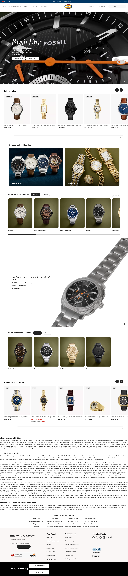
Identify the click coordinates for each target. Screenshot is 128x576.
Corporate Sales (51, 559)
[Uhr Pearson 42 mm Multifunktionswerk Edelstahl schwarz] (70, 109)
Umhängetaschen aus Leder (91, 526)
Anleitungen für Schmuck (72, 548)
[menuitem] (4, 6)
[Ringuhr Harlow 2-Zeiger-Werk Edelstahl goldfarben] (97, 400)
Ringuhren (36, 524)
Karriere (48, 544)
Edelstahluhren (123, 466)
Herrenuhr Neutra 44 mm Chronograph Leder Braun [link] (22, 125)
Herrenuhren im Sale (54, 524)
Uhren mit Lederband (90, 521)
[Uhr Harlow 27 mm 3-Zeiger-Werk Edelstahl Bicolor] (97, 109)
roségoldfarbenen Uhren (106, 483)
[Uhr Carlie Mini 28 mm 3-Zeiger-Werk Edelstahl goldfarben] (43, 400)
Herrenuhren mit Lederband (107, 466)
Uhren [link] (4, 6)
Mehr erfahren (16, 288)
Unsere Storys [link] (101, 6)
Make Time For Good (52, 541)
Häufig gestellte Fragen (72, 559)
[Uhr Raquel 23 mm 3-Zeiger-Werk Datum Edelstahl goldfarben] (43, 109)
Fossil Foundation (51, 552)
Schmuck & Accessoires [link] (30, 6)
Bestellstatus (68, 537)
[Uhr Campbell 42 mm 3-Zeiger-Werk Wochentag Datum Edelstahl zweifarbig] (17, 400)
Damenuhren (27, 483)
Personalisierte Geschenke (73, 526)
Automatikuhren (73, 524)
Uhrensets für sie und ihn (36, 521)
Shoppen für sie (32, 58)
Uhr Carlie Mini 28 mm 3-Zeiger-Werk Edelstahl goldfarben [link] (51, 417)
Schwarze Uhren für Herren (54, 521)
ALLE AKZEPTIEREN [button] (39, 566)
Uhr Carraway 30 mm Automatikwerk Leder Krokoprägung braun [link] (80, 417)
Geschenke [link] (92, 6)
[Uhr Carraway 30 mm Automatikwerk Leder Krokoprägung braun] (70, 400)
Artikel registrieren (70, 552)
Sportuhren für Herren (90, 524)
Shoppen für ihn (18, 58)
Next (118, 195)
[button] (5, 1)
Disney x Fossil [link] (44, 6)
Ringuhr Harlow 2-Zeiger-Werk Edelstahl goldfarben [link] (102, 417)
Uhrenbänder (54, 518)
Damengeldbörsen (90, 518)
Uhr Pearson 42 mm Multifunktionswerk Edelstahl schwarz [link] (77, 125)
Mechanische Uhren (110, 463)
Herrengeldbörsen (73, 518)
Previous (114, 195)
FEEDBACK (96, 556)
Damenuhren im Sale (73, 521)
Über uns (49, 537)
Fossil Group (50, 548)
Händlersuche (50, 555)
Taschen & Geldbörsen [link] (14, 6)
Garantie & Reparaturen (72, 541)
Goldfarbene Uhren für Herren (55, 526)
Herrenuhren (19, 463)
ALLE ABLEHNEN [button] (39, 572)
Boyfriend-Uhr (80, 483)
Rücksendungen (69, 555)
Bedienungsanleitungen (72, 544)
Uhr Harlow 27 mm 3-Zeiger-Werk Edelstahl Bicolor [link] (101, 125)
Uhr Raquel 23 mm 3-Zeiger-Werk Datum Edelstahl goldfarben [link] (52, 125)
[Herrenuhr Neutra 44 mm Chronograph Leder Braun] (17, 109)
